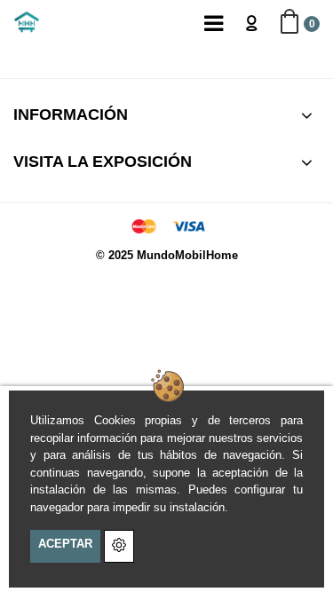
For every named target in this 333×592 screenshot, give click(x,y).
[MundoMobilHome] (26, 22)
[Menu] (213, 22)
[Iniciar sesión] (251, 22)
